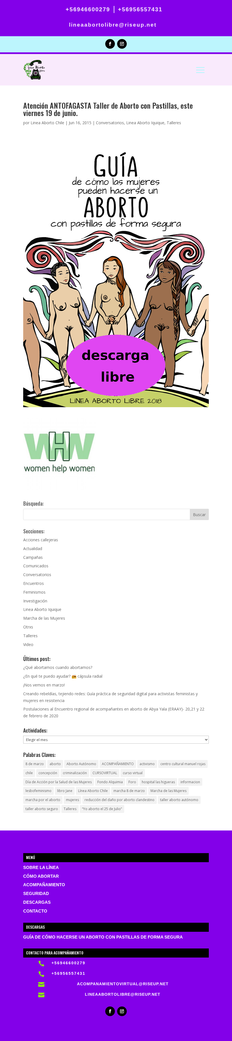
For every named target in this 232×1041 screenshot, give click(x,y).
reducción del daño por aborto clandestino (119, 799)
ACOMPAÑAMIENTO (118, 763)
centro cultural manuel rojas (182, 763)
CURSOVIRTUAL (105, 772)
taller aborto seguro (41, 808)
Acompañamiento (44, 885)
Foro (132, 782)
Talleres (174, 122)
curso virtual (133, 772)
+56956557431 (140, 9)
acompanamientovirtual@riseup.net (123, 984)
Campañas (33, 557)
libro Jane (64, 790)
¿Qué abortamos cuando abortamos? (57, 667)
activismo (147, 763)
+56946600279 (88, 9)
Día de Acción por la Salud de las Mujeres (58, 782)
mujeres (72, 799)
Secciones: (33, 531)
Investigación (35, 601)
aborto (55, 763)
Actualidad (32, 548)
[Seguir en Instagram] (122, 44)
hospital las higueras (158, 782)
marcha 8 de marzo (129, 790)
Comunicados (35, 565)
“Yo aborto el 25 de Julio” (102, 808)
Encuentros (33, 583)
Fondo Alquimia (110, 782)
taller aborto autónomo (179, 799)
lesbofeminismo (38, 790)
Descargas (37, 902)
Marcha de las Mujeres (44, 618)
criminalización (75, 772)
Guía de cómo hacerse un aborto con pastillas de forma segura (103, 937)
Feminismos (34, 592)
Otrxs (28, 627)
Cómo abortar (41, 876)
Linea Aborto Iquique (145, 122)
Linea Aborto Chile (47, 122)
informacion (190, 782)
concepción (47, 772)
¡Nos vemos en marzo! (44, 685)
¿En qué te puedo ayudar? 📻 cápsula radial (62, 676)
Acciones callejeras (40, 539)
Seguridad (36, 893)
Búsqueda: (33, 503)
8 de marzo (34, 763)
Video (28, 644)
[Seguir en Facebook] (110, 44)
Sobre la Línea (41, 867)
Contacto (35, 911)
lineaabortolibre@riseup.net (112, 25)
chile (29, 772)
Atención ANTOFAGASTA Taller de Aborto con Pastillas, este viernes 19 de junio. (108, 109)
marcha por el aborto (42, 799)
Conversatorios (110, 122)
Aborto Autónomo (81, 763)
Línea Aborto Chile (93, 790)
